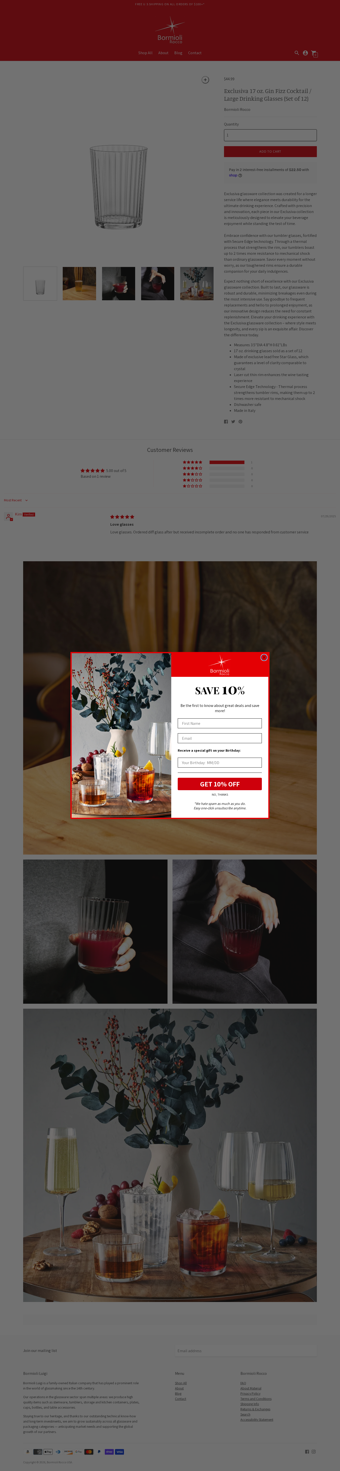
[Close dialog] (264, 657)
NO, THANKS (220, 794)
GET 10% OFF (220, 783)
